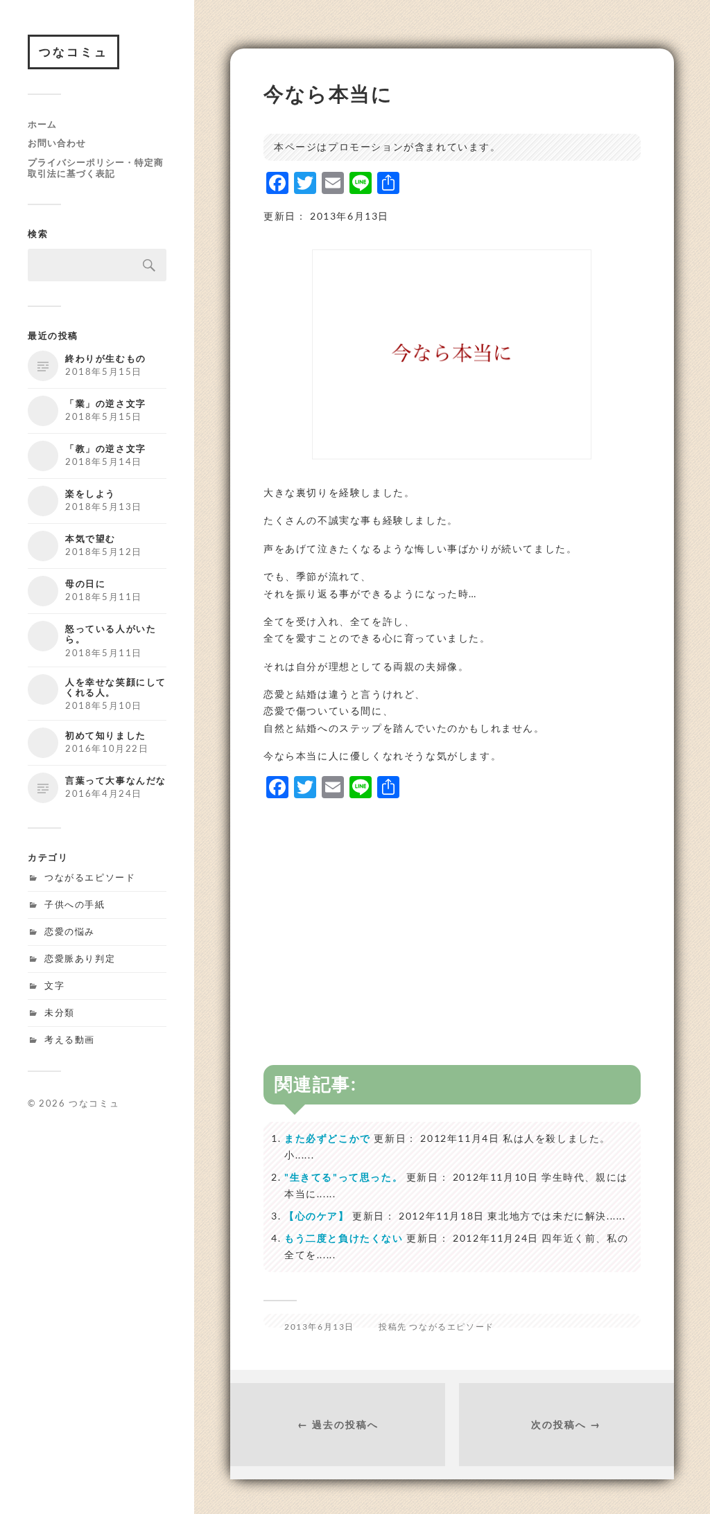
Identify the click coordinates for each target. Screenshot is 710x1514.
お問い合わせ (57, 142)
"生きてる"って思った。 (343, 1177)
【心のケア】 (316, 1216)
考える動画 (69, 1039)
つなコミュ (73, 51)
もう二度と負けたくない (344, 1238)
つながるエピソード (89, 877)
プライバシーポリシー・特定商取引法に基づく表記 (96, 168)
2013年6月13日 (319, 1326)
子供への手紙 (74, 904)
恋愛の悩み (69, 931)
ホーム (42, 124)
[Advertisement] (452, 909)
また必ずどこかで (327, 1138)
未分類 (59, 1012)
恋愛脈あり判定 (79, 958)
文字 (54, 985)
